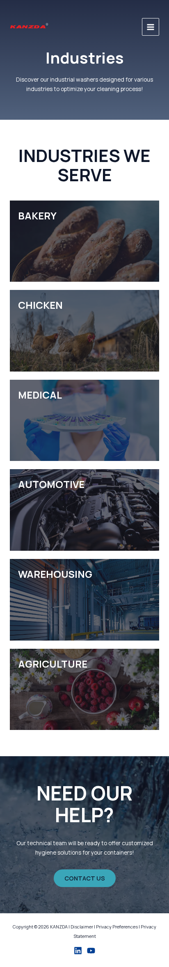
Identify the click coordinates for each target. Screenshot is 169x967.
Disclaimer (82, 927)
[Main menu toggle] (151, 27)
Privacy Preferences (117, 927)
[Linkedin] (78, 950)
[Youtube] (91, 950)
